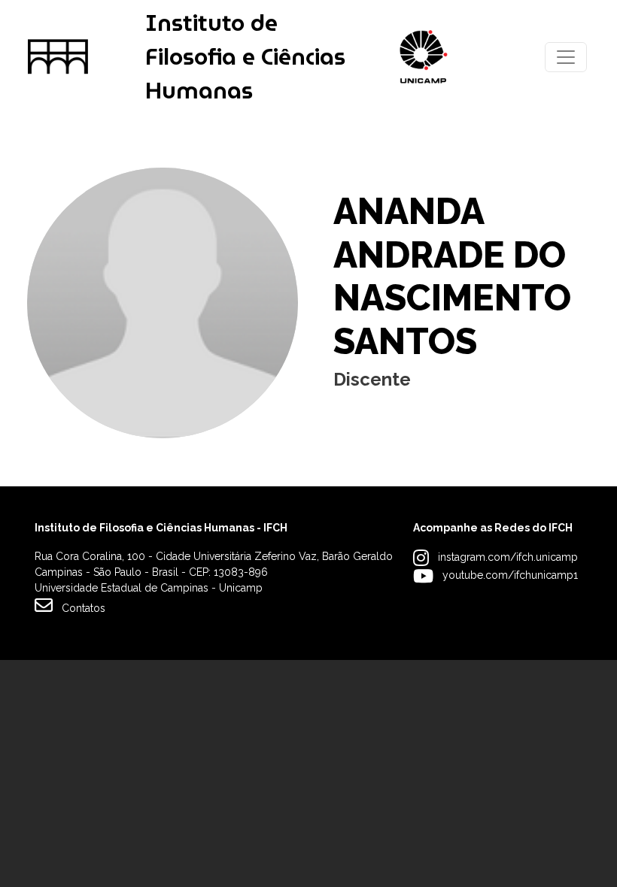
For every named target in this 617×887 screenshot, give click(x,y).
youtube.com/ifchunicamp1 (510, 575)
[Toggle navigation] (566, 57)
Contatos (83, 608)
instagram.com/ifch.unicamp (508, 557)
